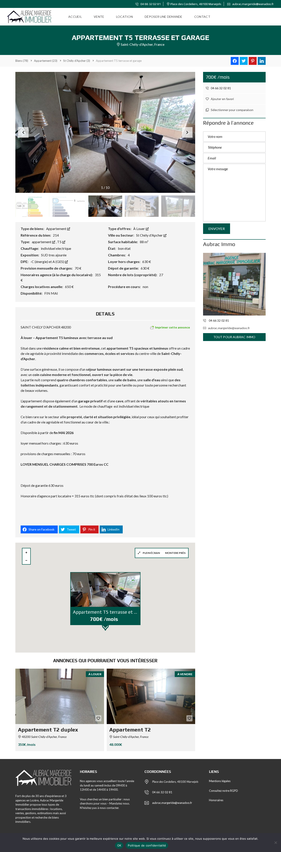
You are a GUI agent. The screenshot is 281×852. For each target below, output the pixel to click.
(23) (45, 60)
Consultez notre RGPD (223, 790)
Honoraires (216, 800)
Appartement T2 (130, 730)
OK (119, 845)
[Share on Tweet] (244, 61)
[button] (187, 132)
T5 (59, 242)
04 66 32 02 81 (150, 4)
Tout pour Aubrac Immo (234, 337)
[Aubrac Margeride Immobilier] (29, 17)
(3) (76, 60)
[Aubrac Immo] (234, 284)
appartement (42, 242)
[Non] (275, 842)
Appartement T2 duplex (48, 730)
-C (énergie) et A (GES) (47, 261)
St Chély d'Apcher (149, 235)
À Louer (139, 228)
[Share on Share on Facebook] (235, 61)
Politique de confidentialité (147, 845)
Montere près (175, 553)
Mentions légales (220, 781)
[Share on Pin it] (253, 61)
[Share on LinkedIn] (262, 61)
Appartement (56, 228)
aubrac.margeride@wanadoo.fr (253, 4)
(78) (21, 60)
